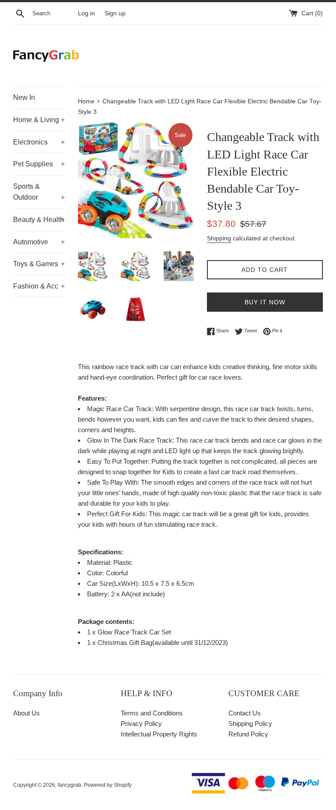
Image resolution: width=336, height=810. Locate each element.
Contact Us (244, 713)
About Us (26, 713)
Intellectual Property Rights (159, 734)
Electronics (39, 142)
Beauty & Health (39, 219)
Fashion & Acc (39, 286)
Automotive (39, 242)
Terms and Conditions (152, 713)
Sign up (115, 13)
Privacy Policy (141, 723)
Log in (86, 13)
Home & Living (39, 119)
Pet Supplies (39, 164)
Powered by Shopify (108, 785)
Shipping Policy (250, 723)
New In (24, 97)
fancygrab (69, 785)
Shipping (219, 238)
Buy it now (265, 302)
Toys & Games (39, 264)
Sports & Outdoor (39, 192)
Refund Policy (248, 734)
